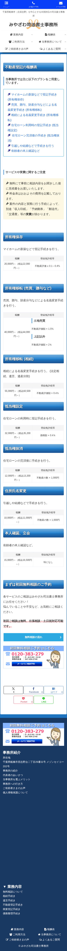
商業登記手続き (11, 909)
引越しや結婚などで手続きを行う (32, 145)
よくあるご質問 (51, 939)
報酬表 (50, 929)
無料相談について (13, 891)
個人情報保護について (15, 792)
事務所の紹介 (10, 770)
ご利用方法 (18, 934)
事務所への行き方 (13, 784)
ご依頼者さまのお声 (14, 788)
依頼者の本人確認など (25, 150)
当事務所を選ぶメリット (16, 779)
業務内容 (18, 929)
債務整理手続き (11, 913)
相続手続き (9, 896)
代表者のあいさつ (13, 775)
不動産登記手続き (13, 904)
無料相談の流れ (33, 637)
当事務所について (50, 934)
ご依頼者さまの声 (18, 939)
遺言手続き (9, 900)
